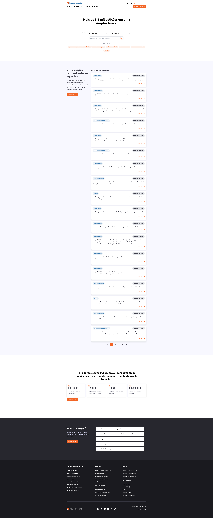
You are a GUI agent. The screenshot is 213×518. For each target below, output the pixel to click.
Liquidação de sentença (73, 476)
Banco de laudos (99, 473)
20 (126, 344)
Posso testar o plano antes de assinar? (108, 444)
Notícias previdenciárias (101, 495)
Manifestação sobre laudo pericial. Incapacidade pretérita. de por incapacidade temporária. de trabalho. (117, 140)
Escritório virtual (99, 482)
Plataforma (78, 6)
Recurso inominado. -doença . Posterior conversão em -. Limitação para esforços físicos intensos (119, 183)
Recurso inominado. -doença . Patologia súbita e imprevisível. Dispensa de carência (118, 288)
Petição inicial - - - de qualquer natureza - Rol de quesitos (117, 95)
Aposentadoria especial (73, 484)
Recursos (95, 6)
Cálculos (69, 6)
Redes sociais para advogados (103, 470)
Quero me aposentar (140, 3)
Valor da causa (71, 479)
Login (131, 3)
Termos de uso (126, 492)
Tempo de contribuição (73, 482)
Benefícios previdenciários (129, 470)
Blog (126, 3)
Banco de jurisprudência (101, 476)
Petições (87, 6)
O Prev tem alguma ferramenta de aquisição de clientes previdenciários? (117, 434)
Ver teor (140, 84)
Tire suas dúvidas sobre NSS (102, 492)
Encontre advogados (100, 489)
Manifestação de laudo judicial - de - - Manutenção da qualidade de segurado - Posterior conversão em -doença (118, 110)
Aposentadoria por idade (73, 490)
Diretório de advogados (101, 479)
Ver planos (71, 94)
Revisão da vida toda (72, 473)
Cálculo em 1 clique (72, 470)
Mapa (124, 489)
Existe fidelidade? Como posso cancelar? (108, 449)
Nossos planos (138, 6)
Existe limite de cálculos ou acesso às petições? (110, 429)
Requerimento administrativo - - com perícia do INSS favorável (115, 154)
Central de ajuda (127, 487)
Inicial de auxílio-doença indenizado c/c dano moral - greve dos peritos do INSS (115, 227)
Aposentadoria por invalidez (75, 487)
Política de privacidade (128, 495)
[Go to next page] (129, 344)
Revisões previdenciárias (129, 473)
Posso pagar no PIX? (103, 439)
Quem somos (126, 484)
